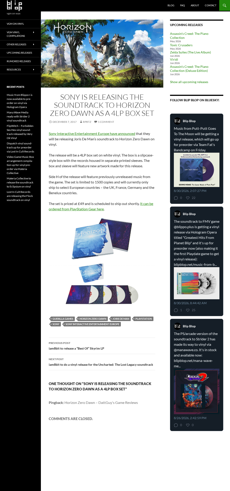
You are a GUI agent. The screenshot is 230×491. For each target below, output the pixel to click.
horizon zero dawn (93, 318)
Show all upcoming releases (189, 82)
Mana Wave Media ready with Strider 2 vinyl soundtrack (18, 116)
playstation (143, 318)
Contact (210, 5)
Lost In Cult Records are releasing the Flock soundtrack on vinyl (20, 196)
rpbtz (87, 121)
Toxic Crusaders (181, 45)
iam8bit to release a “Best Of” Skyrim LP (76, 345)
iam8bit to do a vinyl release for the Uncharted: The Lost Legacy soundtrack (101, 361)
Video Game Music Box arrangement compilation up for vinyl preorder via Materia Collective (20, 165)
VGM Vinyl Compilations (16, 34)
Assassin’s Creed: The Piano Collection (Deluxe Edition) (189, 69)
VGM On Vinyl (15, 23)
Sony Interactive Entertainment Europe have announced (92, 133)
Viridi (174, 59)
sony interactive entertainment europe (92, 324)
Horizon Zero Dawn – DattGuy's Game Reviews (101, 402)
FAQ (182, 5)
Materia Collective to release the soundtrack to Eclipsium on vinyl (20, 182)
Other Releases (16, 44)
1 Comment (106, 121)
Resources (14, 69)
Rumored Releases (19, 61)
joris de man (121, 318)
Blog (171, 5)
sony (56, 324)
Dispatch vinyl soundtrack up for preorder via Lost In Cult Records (20, 147)
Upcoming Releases (19, 52)
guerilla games (63, 318)
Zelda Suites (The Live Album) (190, 52)
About (195, 5)
